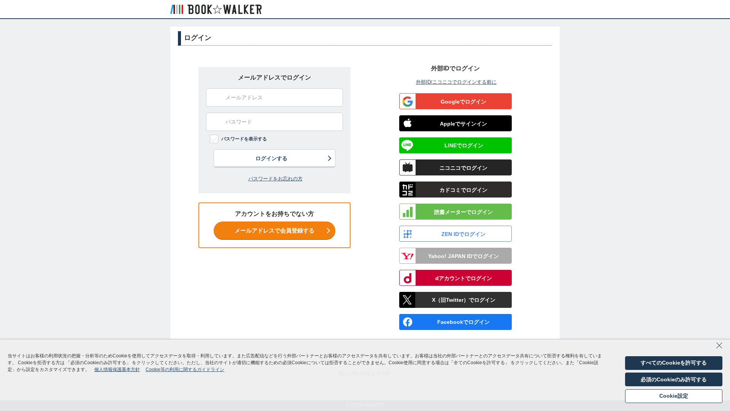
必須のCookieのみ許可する (674, 379)
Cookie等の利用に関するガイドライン (185, 369)
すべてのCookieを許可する (674, 363)
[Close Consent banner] (719, 347)
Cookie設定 (673, 396)
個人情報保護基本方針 (117, 369)
